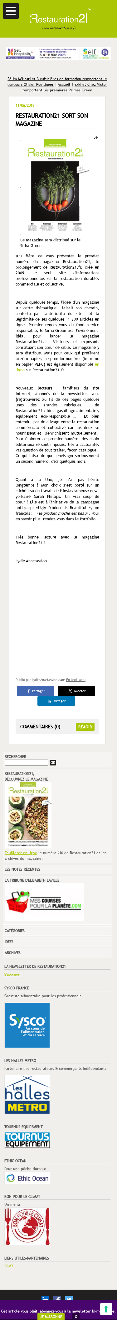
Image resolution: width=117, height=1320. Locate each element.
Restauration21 (58, 19)
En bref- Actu (75, 680)
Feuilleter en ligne (21, 853)
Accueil (64, 84)
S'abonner (12, 974)
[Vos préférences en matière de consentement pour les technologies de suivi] (106, 1309)
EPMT (8, 1266)
